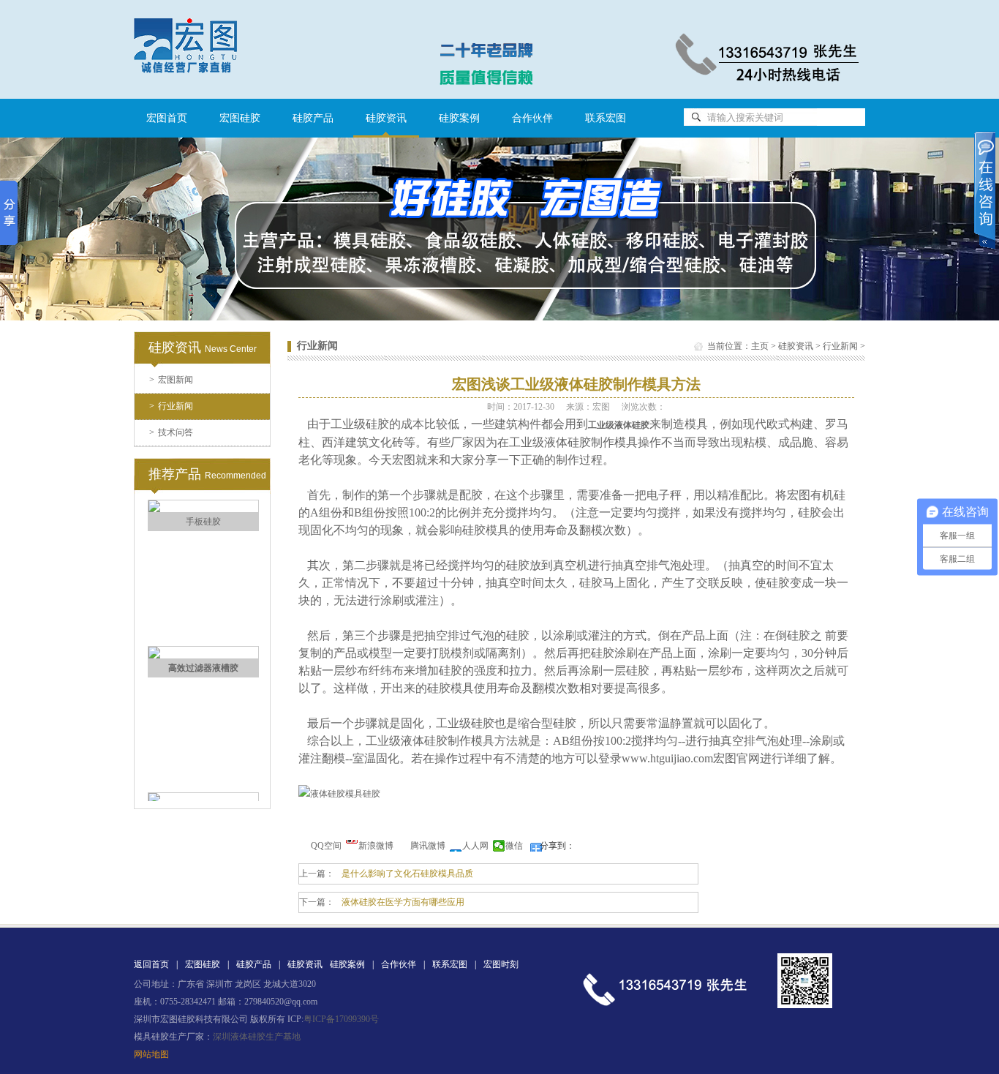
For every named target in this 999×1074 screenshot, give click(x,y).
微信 (514, 846)
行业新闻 (171, 406)
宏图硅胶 (239, 118)
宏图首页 (166, 118)
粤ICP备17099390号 (341, 1019)
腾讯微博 (427, 846)
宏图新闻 (171, 380)
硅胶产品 (313, 118)
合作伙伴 (532, 118)
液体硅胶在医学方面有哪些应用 (403, 902)
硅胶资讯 (795, 346)
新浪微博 (375, 846)
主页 (760, 346)
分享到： (557, 846)
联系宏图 (605, 118)
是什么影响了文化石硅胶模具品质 (407, 873)
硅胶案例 (459, 118)
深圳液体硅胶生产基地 (257, 1037)
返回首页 (151, 964)
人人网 (475, 846)
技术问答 (171, 432)
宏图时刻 (501, 964)
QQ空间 (326, 846)
